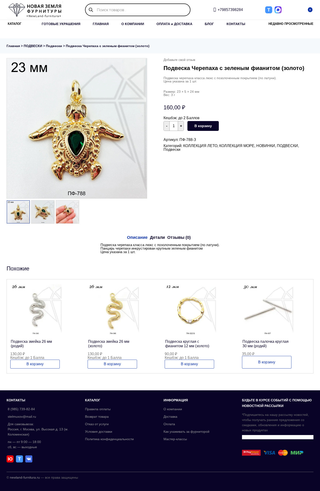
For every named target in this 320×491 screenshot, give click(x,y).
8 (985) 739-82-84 (21, 409)
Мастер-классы (175, 439)
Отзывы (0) (179, 237)
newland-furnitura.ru (25, 477)
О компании (173, 409)
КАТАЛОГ (14, 23)
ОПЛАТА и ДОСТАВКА (174, 24)
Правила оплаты (98, 409)
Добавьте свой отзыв (179, 60)
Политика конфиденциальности (109, 439)
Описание (137, 237)
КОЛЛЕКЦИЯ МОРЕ (236, 146)
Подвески (54, 46)
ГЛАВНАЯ (101, 24)
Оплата (169, 424)
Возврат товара (97, 416)
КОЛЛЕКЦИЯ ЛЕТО (200, 146)
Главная (13, 46)
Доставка (170, 416)
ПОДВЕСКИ (33, 46)
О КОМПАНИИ (132, 24)
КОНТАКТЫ (236, 24)
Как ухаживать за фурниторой (186, 431)
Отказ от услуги (97, 424)
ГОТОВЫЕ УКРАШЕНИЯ (61, 24)
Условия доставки (98, 431)
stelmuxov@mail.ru (22, 416)
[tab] (137, 237)
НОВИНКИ (265, 146)
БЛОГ (209, 24)
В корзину (203, 126)
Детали (157, 237)
